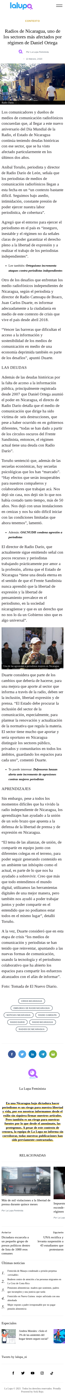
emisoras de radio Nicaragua (32, 1008)
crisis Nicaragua (31, 1001)
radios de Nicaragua (32, 1029)
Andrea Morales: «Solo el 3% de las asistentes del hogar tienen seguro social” (34, 1334)
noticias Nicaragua (19, 1015)
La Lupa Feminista (39, 52)
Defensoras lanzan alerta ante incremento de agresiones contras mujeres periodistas (32, 774)
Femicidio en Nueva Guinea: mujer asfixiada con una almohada (33, 1298)
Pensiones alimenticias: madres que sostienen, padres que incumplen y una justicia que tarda (33, 1289)
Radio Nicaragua (42, 1022)
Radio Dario (17, 1022)
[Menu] (59, 6)
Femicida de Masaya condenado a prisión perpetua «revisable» (32, 1272)
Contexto (32, 21)
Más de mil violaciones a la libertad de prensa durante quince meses (26, 1202)
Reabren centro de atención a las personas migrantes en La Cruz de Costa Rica (34, 1281)
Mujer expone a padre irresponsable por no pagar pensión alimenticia (31, 1306)
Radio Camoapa (47, 1015)
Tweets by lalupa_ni (14, 1357)
